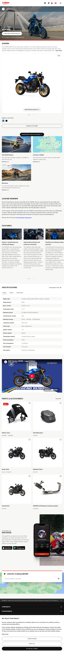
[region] (32, 634)
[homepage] (5, 3)
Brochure (5, 183)
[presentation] (32, 376)
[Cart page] (49, 3)
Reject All (32, 643)
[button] (60, 3)
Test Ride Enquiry (7, 155)
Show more (5, 634)
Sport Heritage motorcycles (23, 217)
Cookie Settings (32, 638)
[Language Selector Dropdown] (55, 3)
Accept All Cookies (32, 648)
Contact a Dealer (38, 155)
